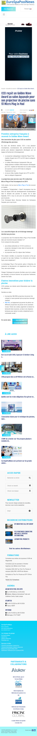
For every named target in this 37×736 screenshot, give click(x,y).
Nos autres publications (7, 628)
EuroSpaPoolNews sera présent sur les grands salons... (16, 462)
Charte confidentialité (12, 732)
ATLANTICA (8, 601)
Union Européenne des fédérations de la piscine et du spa (18, 693)
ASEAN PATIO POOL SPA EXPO (14, 589)
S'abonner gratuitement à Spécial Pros (10, 645)
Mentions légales (4, 732)
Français (26, 9)
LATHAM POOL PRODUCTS (21, 539)
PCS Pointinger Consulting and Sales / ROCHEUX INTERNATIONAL (23, 533)
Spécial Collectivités (6, 638)
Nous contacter (5, 626)
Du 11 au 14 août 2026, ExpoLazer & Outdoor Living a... (17, 356)
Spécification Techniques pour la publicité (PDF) (12, 650)
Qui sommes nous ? (6, 630)
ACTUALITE (6, 351)
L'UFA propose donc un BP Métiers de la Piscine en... (18, 377)
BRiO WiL (7, 302)
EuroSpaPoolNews (5, 635)
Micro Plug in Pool (23, 185)
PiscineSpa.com (5, 640)
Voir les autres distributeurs (19, 548)
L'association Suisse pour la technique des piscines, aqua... (18, 418)
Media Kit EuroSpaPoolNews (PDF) (9, 648)
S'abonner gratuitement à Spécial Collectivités (12, 647)
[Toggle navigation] (3, 14)
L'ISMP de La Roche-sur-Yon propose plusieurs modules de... (16, 440)
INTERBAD (8, 610)
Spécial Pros (4, 637)
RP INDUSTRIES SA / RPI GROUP (23, 524)
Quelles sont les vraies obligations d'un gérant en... (18, 397)
